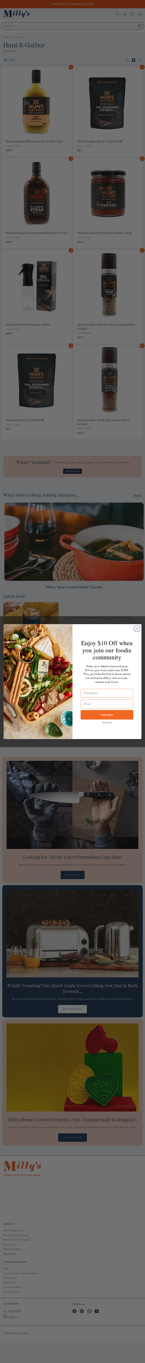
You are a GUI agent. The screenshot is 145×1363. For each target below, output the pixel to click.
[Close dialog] (137, 629)
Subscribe (107, 714)
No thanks (107, 722)
